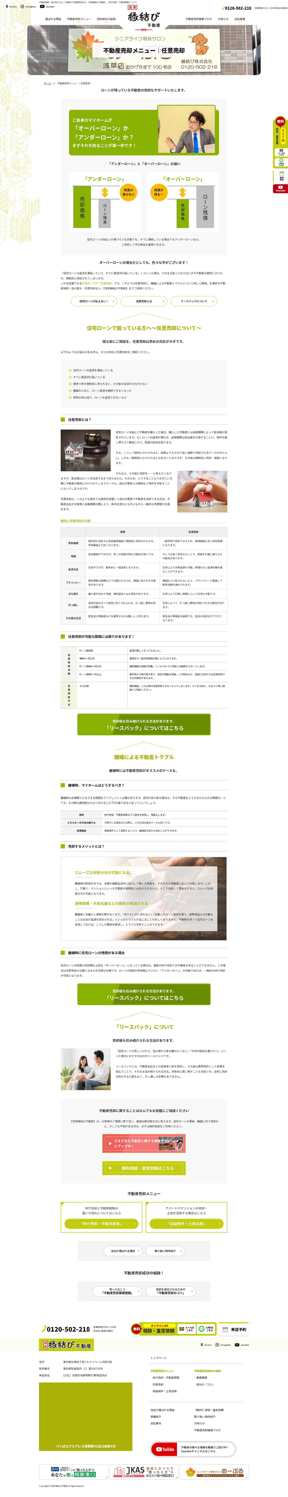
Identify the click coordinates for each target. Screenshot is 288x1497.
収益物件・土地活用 (165, 1391)
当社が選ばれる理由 (123, 1251)
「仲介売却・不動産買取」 (102, 1223)
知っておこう (117, 1291)
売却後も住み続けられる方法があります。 (144, 725)
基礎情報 (201, 1378)
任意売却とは (144, 301)
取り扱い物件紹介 (165, 1251)
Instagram (31, 6)
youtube (50, 6)
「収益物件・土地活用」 (186, 1223)
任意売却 (158, 1384)
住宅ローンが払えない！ (94, 301)
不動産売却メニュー (79, 19)
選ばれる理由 (53, 19)
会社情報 (239, 19)
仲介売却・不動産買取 (166, 1378)
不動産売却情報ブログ (199, 19)
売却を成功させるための (171, 1291)
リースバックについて (194, 301)
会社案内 (155, 1423)
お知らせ (223, 19)
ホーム (47, 83)
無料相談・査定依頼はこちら (148, 1168)
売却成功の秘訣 (106, 19)
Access (13, 6)
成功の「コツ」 (205, 1384)
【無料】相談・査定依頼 (209, 1410)
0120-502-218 (238, 8)
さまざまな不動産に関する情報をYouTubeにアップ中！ (146, 1143)
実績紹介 (155, 1417)
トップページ (158, 1358)
